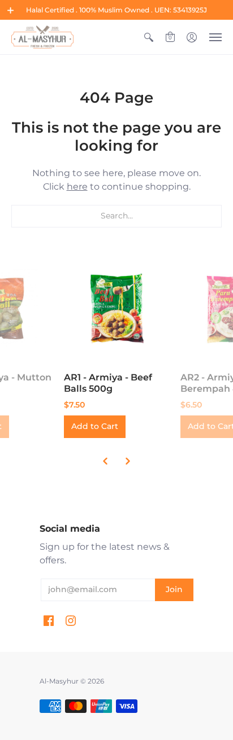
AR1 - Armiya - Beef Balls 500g (108, 383)
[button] (11, 10)
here (77, 186)
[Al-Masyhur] (42, 37)
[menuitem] (148, 37)
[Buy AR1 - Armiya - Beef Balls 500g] (116, 308)
